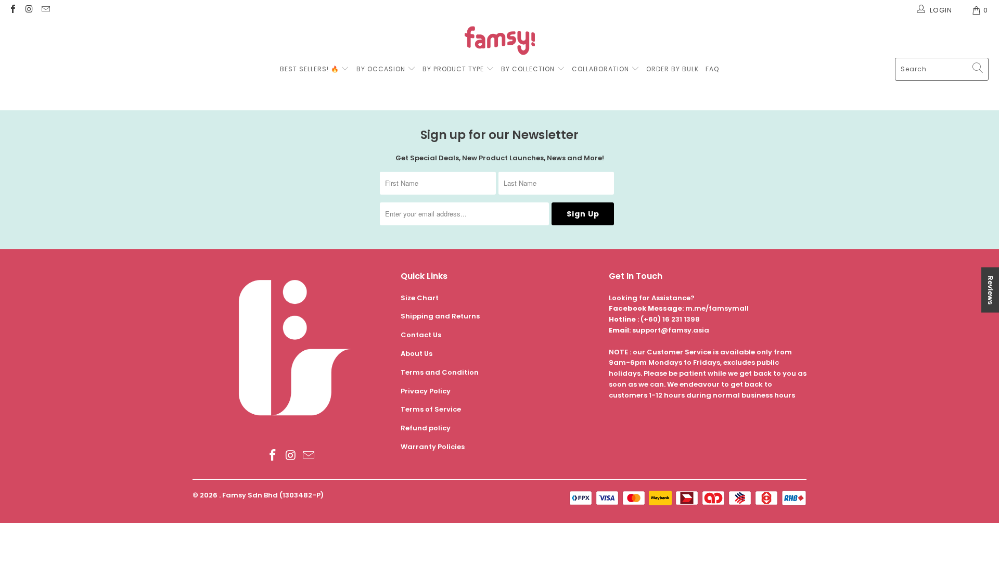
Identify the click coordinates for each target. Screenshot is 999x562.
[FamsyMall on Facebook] (12, 10)
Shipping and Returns (440, 316)
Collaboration (601, 69)
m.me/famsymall (717, 308)
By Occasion (380, 69)
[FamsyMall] (500, 42)
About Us (416, 354)
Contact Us (421, 335)
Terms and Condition (440, 372)
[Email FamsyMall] (45, 10)
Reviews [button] (990, 290)
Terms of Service (431, 409)
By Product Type (453, 69)
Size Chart (420, 298)
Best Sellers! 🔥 (310, 69)
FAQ (712, 69)
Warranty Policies (433, 447)
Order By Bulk (672, 69)
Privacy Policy (426, 391)
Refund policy (426, 428)
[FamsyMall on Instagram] (28, 10)
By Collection (528, 69)
